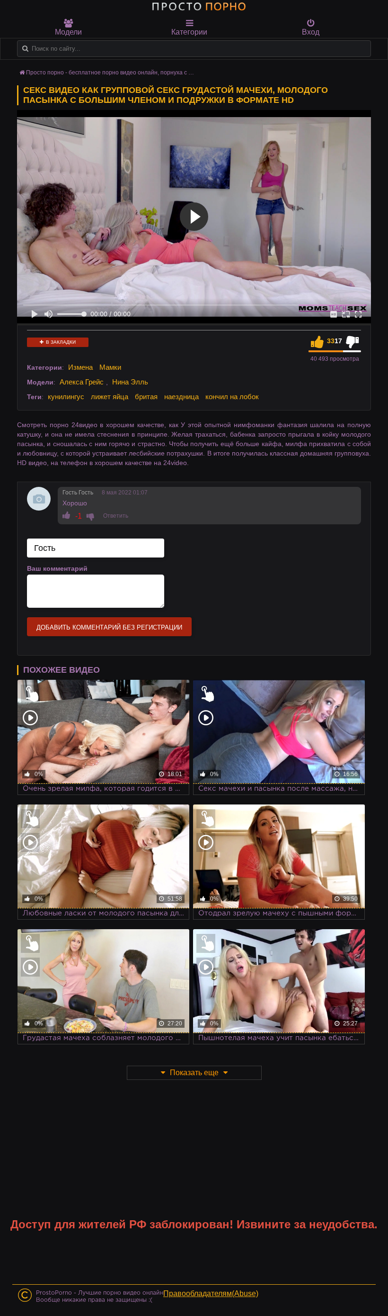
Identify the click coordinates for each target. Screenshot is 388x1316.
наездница (181, 397)
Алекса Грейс (82, 382)
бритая (146, 397)
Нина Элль (130, 382)
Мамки (110, 367)
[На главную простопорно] (198, 6)
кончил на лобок (232, 397)
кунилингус (66, 397)
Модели (68, 32)
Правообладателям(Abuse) (210, 1293)
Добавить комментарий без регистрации (109, 627)
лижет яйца (109, 397)
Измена (80, 367)
